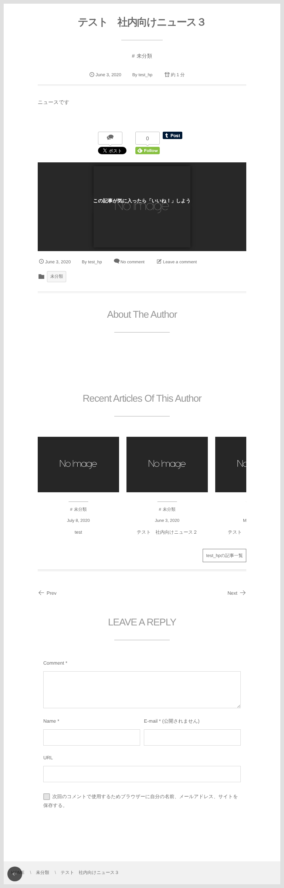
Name (49, 721)
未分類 (144, 56)
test (78, 532)
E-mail (151, 721)
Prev (52, 593)
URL (48, 757)
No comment (133, 262)
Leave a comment (180, 262)
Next (232, 593)
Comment (53, 663)
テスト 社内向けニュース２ (167, 532)
